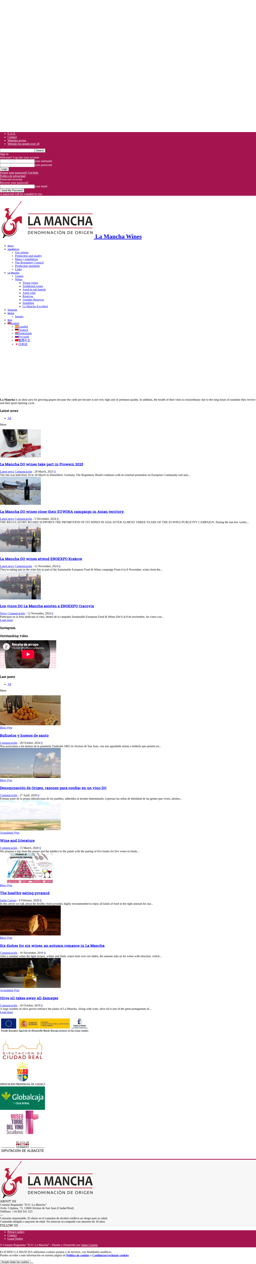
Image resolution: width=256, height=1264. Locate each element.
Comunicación (23, 471)
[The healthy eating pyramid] (30, 882)
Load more (6, 620)
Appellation (13, 249)
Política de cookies (77, 1255)
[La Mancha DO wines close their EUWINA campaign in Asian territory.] (20, 503)
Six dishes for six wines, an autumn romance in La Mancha (52, 945)
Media (10, 313)
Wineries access (16, 140)
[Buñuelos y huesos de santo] (30, 724)
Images (19, 316)
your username (43, 161)
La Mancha (13, 272)
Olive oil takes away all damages (29, 998)
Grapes (19, 276)
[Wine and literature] (30, 829)
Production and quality (28, 255)
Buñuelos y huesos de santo (24, 735)
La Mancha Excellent (35, 306)
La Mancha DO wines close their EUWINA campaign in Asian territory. (62, 511)
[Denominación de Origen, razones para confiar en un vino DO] (30, 776)
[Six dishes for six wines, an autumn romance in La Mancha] (30, 934)
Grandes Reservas (33, 299)
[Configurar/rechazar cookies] (32, 1262)
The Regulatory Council (29, 262)
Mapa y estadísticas (26, 259)
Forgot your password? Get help (19, 172)
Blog (9, 319)
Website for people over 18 (23, 143)
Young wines (30, 282)
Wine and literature (17, 840)
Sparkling (28, 303)
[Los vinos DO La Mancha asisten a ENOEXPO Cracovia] (20, 598)
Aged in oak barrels (34, 289)
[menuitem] (13, 323)
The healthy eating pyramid (25, 892)
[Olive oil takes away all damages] (30, 986)
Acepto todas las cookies (15, 1262)
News (10, 245)
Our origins (21, 252)
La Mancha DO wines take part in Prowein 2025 (41, 464)
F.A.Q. (11, 133)
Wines (18, 279)
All (9, 418)
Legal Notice (15, 1238)
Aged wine (29, 292)
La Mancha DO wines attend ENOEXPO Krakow (41, 558)
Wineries (12, 309)
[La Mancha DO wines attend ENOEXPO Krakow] (20, 551)
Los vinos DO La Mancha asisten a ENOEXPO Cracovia (47, 606)
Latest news (7, 471)
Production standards (27, 265)
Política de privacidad (12, 176)
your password (43, 165)
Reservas (27, 296)
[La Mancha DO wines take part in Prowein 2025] (20, 456)
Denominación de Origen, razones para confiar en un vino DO (53, 787)
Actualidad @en (9, 832)
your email (41, 186)
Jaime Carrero (8, 900)
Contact (12, 137)
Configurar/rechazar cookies (110, 1255)
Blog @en (6, 727)
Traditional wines (32, 286)
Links (18, 269)
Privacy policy (16, 1231)
